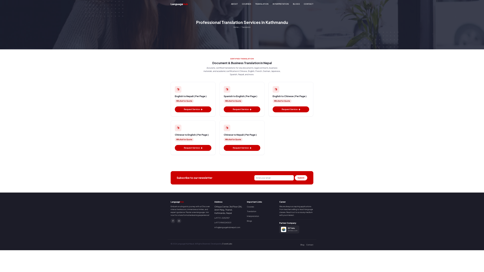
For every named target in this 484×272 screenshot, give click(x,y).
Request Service (192, 109)
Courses (246, 4)
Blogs (296, 4)
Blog (302, 245)
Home (236, 27)
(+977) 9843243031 (222, 222)
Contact (308, 4)
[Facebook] (173, 221)
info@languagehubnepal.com (227, 227)
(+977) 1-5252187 (222, 218)
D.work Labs (227, 244)
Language (179, 4)
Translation (262, 4)
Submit (301, 178)
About (234, 4)
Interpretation (281, 4)
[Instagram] (179, 221)
